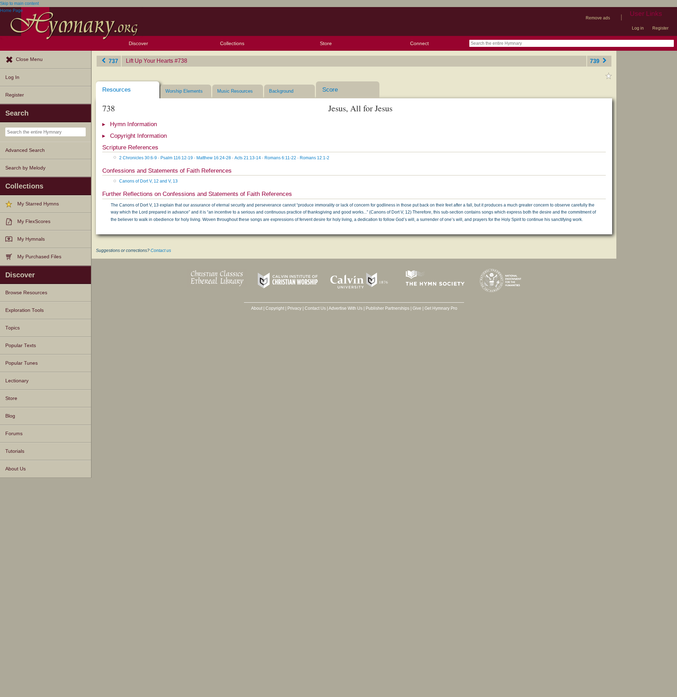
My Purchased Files (39, 256)
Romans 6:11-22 (280, 157)
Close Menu (29, 59)
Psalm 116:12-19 (176, 157)
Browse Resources (26, 292)
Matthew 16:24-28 (213, 157)
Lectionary (17, 380)
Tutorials (14, 451)
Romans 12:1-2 (314, 157)
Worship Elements (184, 91)
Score (330, 89)
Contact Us (315, 308)
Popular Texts (20, 345)
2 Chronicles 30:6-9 (138, 157)
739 (595, 61)
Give (417, 308)
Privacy (294, 308)
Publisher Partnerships (387, 308)
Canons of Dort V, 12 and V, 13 (148, 181)
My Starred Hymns (38, 203)
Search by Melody (25, 168)
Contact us (161, 250)
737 (112, 61)
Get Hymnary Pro (441, 308)
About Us (15, 468)
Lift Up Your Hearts (149, 61)
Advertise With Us (345, 308)
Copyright (275, 308)
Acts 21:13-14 (247, 157)
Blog (10, 416)
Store (326, 43)
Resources (116, 89)
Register (660, 28)
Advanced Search (25, 150)
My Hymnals (31, 239)
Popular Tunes (21, 363)
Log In (12, 77)
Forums (14, 433)
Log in (638, 28)
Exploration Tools (24, 310)
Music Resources (235, 91)
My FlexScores (33, 221)
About (256, 308)
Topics (12, 328)
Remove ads (598, 18)
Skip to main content (19, 3)
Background (281, 91)
